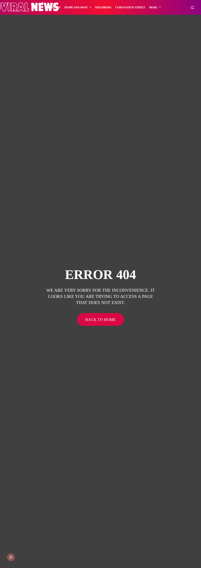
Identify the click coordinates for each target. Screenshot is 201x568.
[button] (192, 7)
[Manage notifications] (11, 557)
